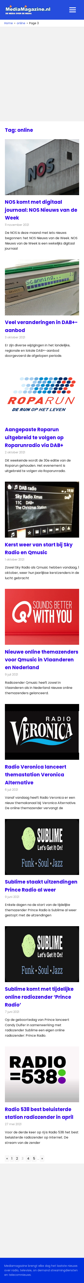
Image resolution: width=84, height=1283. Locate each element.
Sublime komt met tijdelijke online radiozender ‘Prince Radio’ (39, 997)
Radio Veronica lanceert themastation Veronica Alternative (35, 774)
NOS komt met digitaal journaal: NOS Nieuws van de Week (41, 210)
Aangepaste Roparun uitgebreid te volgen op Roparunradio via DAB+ (34, 437)
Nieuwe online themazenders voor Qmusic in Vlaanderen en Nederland (41, 659)
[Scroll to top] (78, 1277)
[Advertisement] (42, 74)
